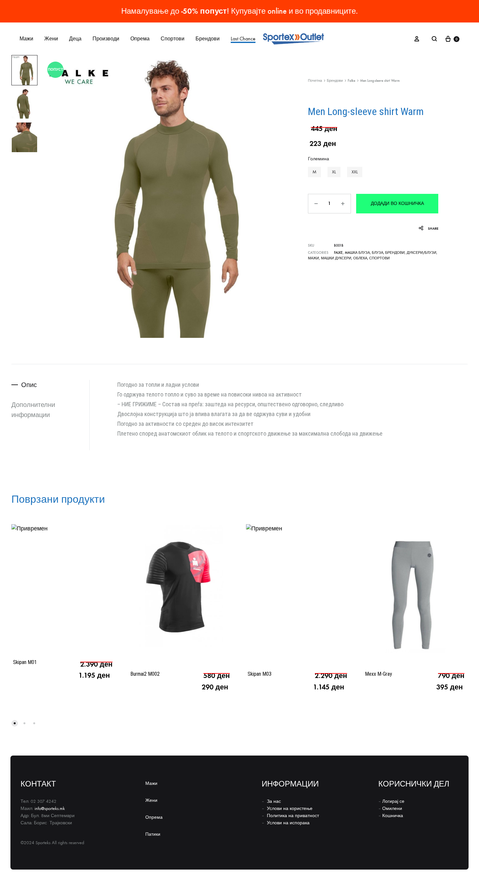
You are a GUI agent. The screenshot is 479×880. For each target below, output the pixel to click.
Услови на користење (289, 808)
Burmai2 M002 (145, 674)
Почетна (315, 81)
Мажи (26, 39)
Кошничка (392, 815)
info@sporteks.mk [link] (50, 808)
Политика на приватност (293, 815)
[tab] (50, 385)
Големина (318, 159)
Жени (51, 39)
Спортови (172, 39)
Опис (29, 385)
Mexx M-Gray (378, 674)
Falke (351, 81)
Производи (106, 39)
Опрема (140, 39)
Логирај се (393, 801)
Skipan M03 (259, 674)
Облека (360, 258)
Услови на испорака (288, 823)
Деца (75, 39)
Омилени (392, 808)
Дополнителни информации (33, 410)
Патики (152, 834)
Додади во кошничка (397, 203)
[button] (314, 172)
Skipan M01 (25, 662)
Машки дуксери (336, 258)
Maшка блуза (357, 253)
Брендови (208, 39)
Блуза (377, 253)
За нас (274, 801)
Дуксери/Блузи (421, 253)
